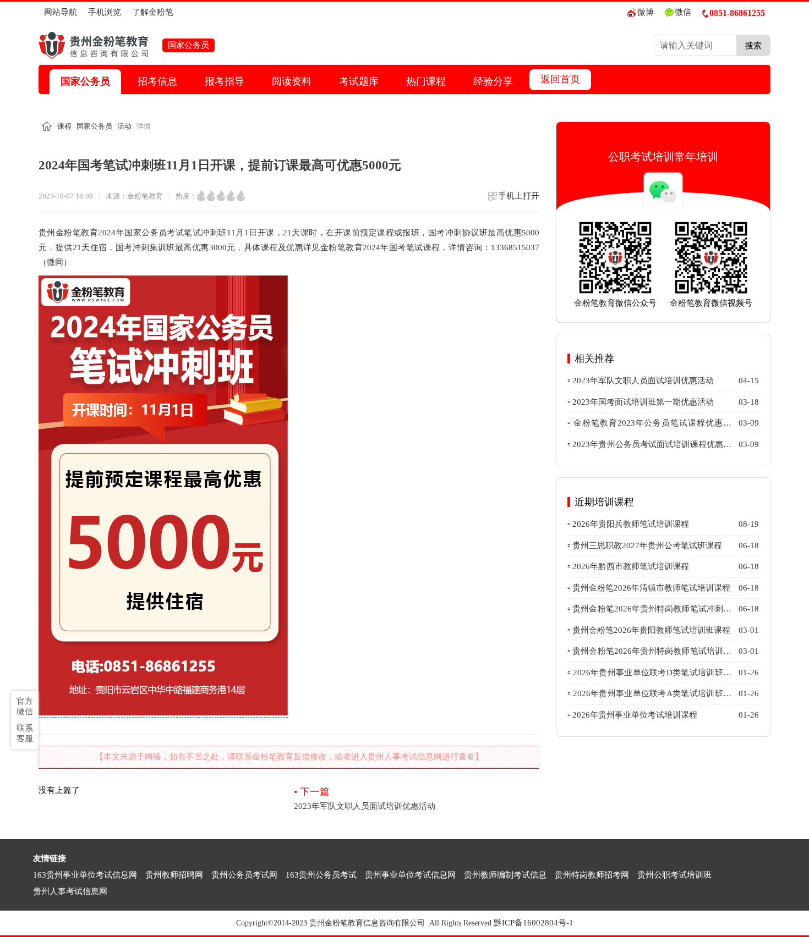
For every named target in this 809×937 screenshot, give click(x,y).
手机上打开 (518, 195)
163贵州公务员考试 (321, 874)
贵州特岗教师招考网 (592, 874)
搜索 (753, 45)
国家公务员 (85, 81)
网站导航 (60, 12)
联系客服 (25, 733)
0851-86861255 (737, 13)
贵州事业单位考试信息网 (410, 874)
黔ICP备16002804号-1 (533, 922)
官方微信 (25, 706)
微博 (645, 12)
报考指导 (224, 81)
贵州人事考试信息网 (70, 891)
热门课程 (426, 81)
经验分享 (493, 81)
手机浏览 (104, 12)
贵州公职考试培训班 (674, 874)
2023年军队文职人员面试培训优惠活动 (364, 798)
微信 (683, 12)
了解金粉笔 (152, 12)
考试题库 (359, 81)
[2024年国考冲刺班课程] (163, 713)
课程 (64, 126)
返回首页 (560, 79)
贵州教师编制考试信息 (505, 874)
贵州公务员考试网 (244, 874)
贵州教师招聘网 (174, 874)
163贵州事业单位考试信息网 (85, 874)
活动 (124, 126)
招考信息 (157, 81)
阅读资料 (291, 81)
